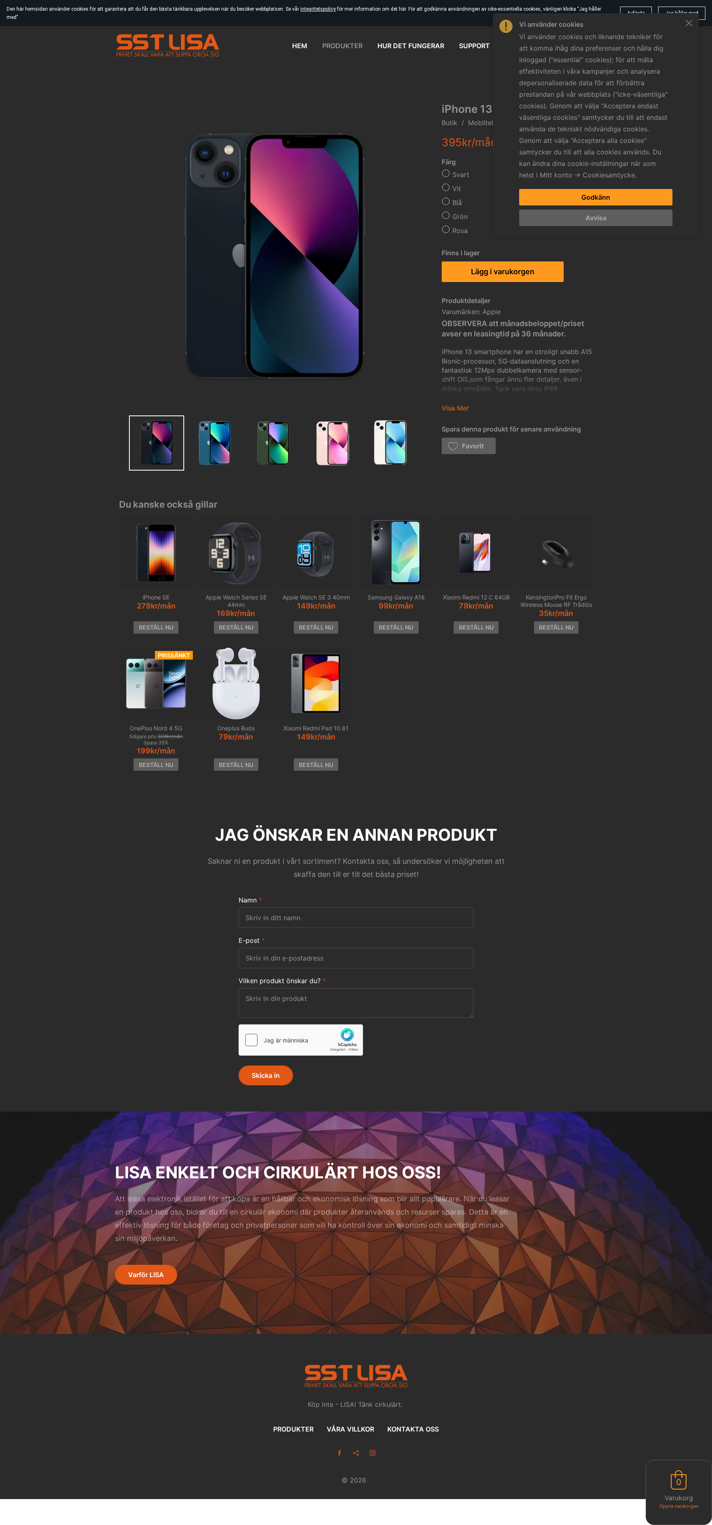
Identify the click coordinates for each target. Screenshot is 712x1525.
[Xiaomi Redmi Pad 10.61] (316, 683)
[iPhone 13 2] (273, 443)
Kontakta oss (413, 1429)
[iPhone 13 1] (215, 443)
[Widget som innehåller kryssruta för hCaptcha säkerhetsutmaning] (301, 1040)
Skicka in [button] (266, 1075)
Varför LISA (146, 1275)
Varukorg (679, 1498)
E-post (249, 940)
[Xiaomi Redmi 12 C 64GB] (476, 552)
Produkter (293, 1429)
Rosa (460, 230)
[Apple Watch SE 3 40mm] (316, 552)
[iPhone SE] (155, 552)
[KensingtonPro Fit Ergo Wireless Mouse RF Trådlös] (556, 552)
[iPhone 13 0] (156, 443)
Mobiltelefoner (490, 123)
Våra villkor (350, 1429)
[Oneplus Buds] (236, 683)
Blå (457, 202)
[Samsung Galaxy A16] (396, 552)
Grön (460, 216)
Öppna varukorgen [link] (678, 1506)
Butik (449, 123)
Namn (248, 900)
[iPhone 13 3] (332, 443)
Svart (460, 174)
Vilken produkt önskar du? (280, 981)
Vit (456, 188)
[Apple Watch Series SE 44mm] (236, 552)
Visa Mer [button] (455, 408)
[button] (469, 446)
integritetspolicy (318, 9)
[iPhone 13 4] (391, 443)
